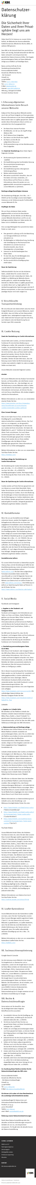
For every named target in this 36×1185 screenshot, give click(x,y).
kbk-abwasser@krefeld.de (8, 1166)
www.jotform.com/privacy (13, 583)
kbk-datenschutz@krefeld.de (15, 1089)
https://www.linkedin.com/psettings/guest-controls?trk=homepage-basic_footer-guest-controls (18, 821)
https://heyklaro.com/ (8, 454)
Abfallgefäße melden (7, 1152)
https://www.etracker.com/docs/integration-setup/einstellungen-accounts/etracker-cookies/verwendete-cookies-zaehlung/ (15, 405)
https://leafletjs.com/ (8, 942)
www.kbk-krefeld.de (13, 88)
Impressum (16, 1180)
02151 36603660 (12, 81)
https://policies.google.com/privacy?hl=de (15, 899)
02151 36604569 (9, 1087)
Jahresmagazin (5, 1149)
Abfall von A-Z (5, 1144)
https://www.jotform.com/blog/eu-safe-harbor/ (16, 589)
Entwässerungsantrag (7, 1154)
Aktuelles (4, 1157)
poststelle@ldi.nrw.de (16, 1111)
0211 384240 (10, 1109)
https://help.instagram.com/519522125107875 (16, 691)
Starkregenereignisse (7, 1147)
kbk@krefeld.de (11, 86)
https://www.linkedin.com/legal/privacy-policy (19, 807)
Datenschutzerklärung (7, 1180)
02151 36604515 (9, 84)
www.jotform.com (7, 571)
